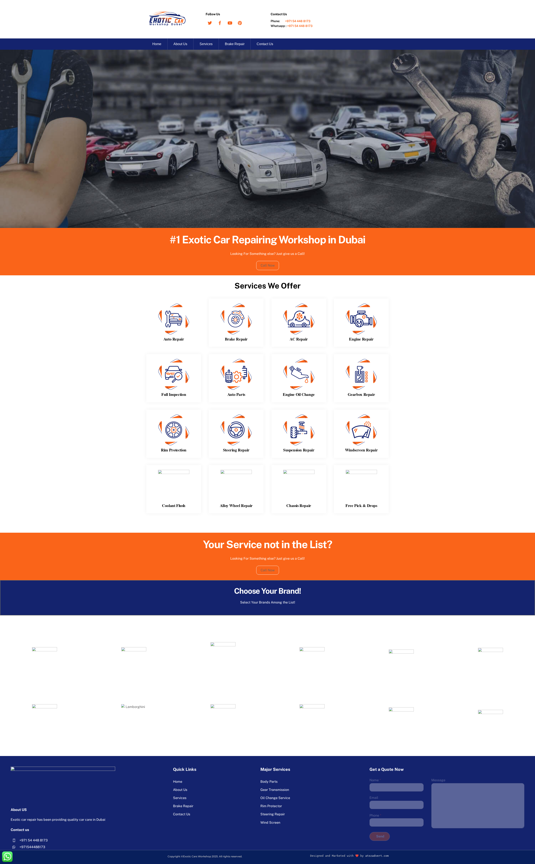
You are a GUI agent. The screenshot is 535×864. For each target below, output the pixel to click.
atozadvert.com (377, 855)
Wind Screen (270, 823)
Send (380, 836)
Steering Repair (272, 814)
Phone (375, 815)
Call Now (268, 265)
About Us (180, 44)
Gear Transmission (274, 790)
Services (206, 44)
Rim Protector (271, 806)
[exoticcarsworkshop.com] (167, 24)
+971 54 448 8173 (297, 21)
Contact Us (265, 44)
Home (156, 44)
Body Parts (269, 782)
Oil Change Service (275, 798)
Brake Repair (235, 44)
